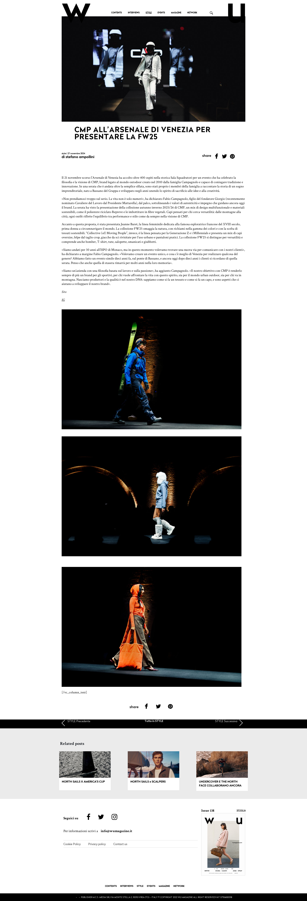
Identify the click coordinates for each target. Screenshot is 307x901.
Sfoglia (241, 811)
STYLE (149, 13)
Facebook (216, 157)
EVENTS (161, 13)
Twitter (224, 157)
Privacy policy (97, 844)
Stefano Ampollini (80, 157)
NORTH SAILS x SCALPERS (148, 781)
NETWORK (192, 13)
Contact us (120, 844)
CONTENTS (116, 13)
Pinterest (232, 157)
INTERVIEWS (134, 13)
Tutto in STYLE (154, 721)
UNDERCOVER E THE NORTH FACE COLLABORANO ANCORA (220, 783)
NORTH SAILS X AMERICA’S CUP (83, 781)
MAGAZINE (176, 13)
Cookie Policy (72, 844)
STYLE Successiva (226, 721)
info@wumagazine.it (116, 831)
